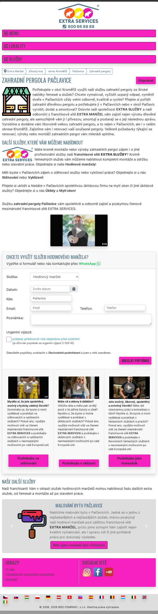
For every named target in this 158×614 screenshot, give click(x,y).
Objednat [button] (145, 80)
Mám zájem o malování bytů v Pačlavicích (79, 545)
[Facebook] (98, 572)
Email (10, 308)
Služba (11, 277)
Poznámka (14, 318)
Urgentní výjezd (18, 332)
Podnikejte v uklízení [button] (78, 463)
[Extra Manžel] (78, 13)
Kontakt (11, 579)
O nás (10, 569)
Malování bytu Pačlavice (79, 505)
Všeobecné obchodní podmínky (30, 574)
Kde (9, 299)
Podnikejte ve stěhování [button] (28, 460)
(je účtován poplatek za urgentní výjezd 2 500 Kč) (43, 343)
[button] (79, 33)
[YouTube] (109, 572)
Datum (11, 289)
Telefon (86, 308)
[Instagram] (87, 572)
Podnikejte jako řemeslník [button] (129, 460)
